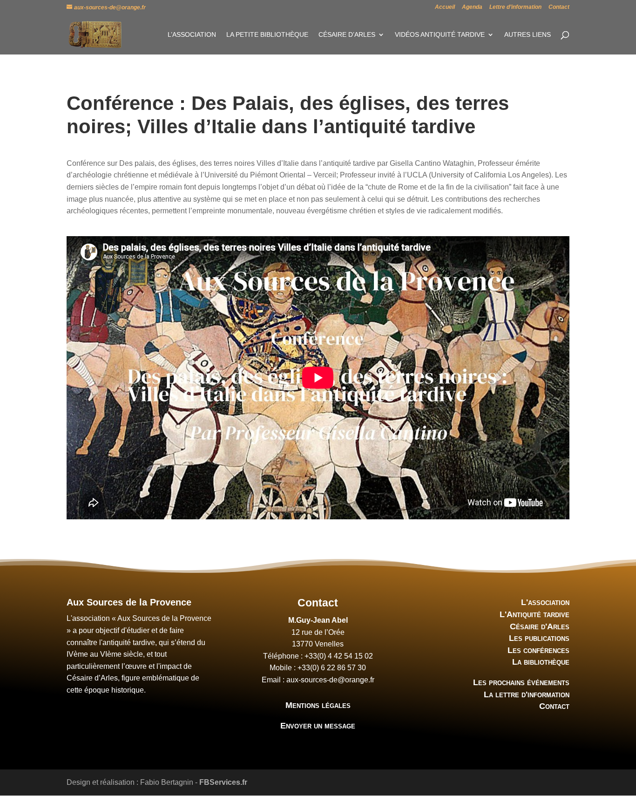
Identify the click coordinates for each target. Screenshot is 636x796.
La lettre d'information (526, 694)
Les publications (539, 638)
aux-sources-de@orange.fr (330, 680)
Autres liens (527, 34)
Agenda (472, 7)
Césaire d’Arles (346, 34)
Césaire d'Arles (539, 626)
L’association (192, 34)
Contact (558, 7)
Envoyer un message (317, 725)
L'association (545, 602)
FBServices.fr (223, 782)
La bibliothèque (540, 662)
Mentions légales (318, 705)
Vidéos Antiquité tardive (440, 34)
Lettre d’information (515, 7)
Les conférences (538, 650)
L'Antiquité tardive (534, 614)
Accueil (445, 7)
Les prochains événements (521, 682)
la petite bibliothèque (267, 34)
